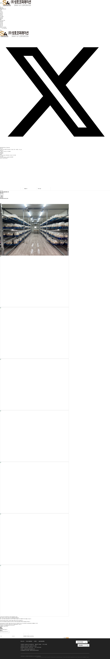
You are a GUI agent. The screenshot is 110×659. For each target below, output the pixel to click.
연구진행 (1, 23)
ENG (2, 147)
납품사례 (1, 17)
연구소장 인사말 (2, 20)
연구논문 (1, 22)
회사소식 (1, 26)
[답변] (0, 202)
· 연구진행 (14, 155)
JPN (4, 147)
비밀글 (65, 637)
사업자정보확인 (41, 641)
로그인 (3, 28)
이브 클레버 (2, 16)
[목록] (0, 200)
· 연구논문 (10, 155)
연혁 (0, 10)
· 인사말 (12, 149)
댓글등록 (67, 637)
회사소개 (1, 7)
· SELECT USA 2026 (7, 149)
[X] (18, 2)
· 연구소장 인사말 (2, 155)
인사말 (1, 9)
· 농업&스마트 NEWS (10, 157)
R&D (0, 19)
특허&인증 (1, 21)
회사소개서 (81, 645)
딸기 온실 (3, 626)
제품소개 (1, 13)
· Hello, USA (2, 149)
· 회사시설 (4, 151)
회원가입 (5, 28)
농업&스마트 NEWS (3, 27)
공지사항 (1, 24)
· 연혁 (14, 149)
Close (1, 30)
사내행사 (1, 11)
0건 (0, 198)
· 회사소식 (4, 157)
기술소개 (1, 14)
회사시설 (1, 15)
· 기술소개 (1, 151)
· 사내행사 (16, 149)
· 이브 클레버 (9, 151)
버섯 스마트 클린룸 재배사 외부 (7, 625)
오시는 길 (1, 12)
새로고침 (32, 634)
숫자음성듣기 (30, 634)
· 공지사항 (1, 157)
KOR (0, 147)
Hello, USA (1, 8)
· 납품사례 (1, 153)
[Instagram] (16, 2)
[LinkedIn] (13, 2)
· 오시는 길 (20, 149)
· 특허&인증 (7, 155)
